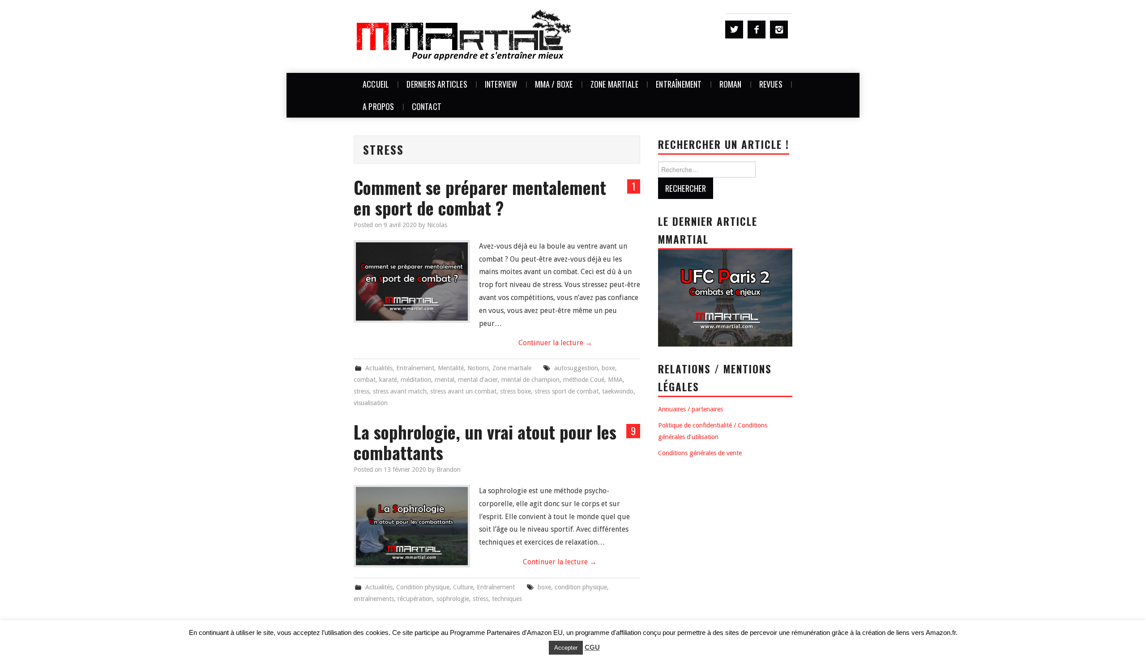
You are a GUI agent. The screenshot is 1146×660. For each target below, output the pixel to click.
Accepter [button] (565, 647)
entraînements (374, 598)
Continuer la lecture (555, 342)
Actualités (379, 368)
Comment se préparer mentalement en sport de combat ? (480, 197)
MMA (615, 379)
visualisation (371, 402)
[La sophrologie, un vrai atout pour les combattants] (412, 526)
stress (361, 391)
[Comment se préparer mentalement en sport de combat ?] (412, 281)
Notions (478, 368)
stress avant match (400, 391)
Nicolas (437, 224)
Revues (771, 84)
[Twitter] (734, 29)
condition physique (581, 587)
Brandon (448, 469)
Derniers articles (436, 84)
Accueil (376, 84)
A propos (378, 106)
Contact (426, 106)
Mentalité (451, 368)
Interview (501, 84)
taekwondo (617, 391)
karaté (388, 379)
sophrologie (452, 598)
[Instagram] (779, 29)
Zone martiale (614, 84)
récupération (415, 598)
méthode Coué (583, 379)
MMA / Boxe (554, 84)
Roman (730, 84)
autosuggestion (576, 368)
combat (365, 379)
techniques (507, 598)
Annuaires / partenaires (690, 409)
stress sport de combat (567, 391)
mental (444, 379)
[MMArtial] (465, 36)
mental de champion (530, 379)
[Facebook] (756, 29)
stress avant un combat (463, 391)
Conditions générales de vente (700, 453)
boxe (608, 368)
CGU (592, 647)
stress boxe (515, 391)
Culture (463, 587)
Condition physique (422, 587)
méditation (416, 379)
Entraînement (678, 84)
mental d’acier (478, 379)
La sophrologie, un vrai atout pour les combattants (485, 442)
